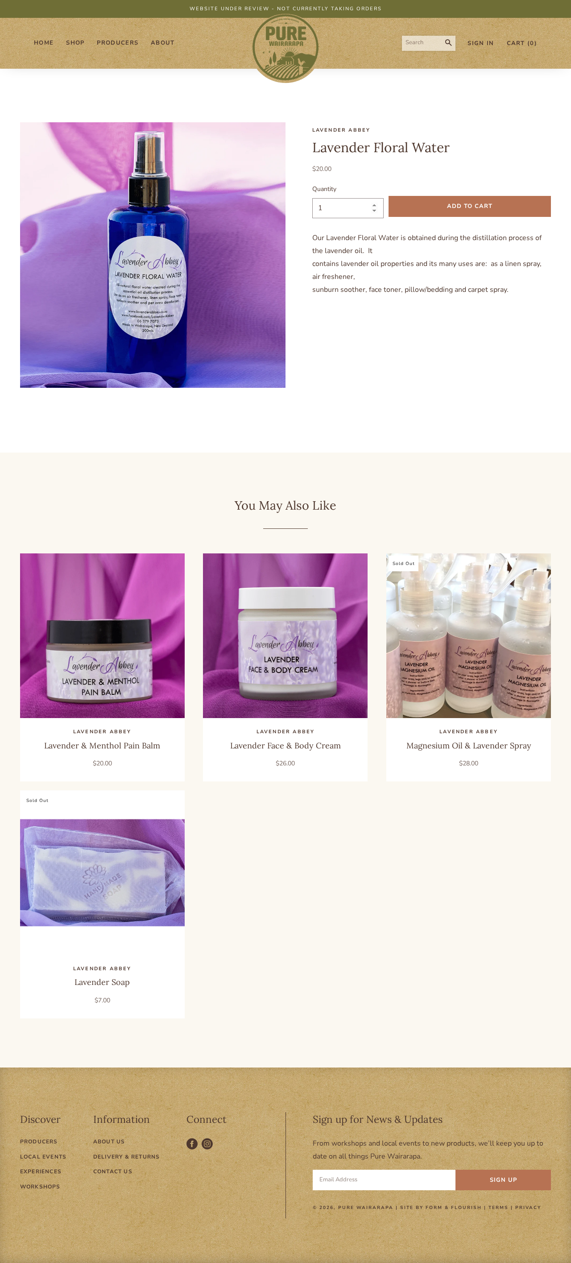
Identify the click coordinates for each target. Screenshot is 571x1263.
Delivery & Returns (126, 1156)
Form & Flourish (454, 1208)
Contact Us (112, 1171)
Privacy (528, 1208)
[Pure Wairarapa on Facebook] (194, 1148)
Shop (75, 43)
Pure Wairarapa (365, 1208)
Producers (117, 43)
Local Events (43, 1156)
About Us (109, 1141)
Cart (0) (522, 43)
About (163, 43)
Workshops (40, 1186)
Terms (498, 1208)
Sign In (481, 43)
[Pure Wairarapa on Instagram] (208, 1148)
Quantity (324, 189)
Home (44, 43)
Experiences (41, 1171)
